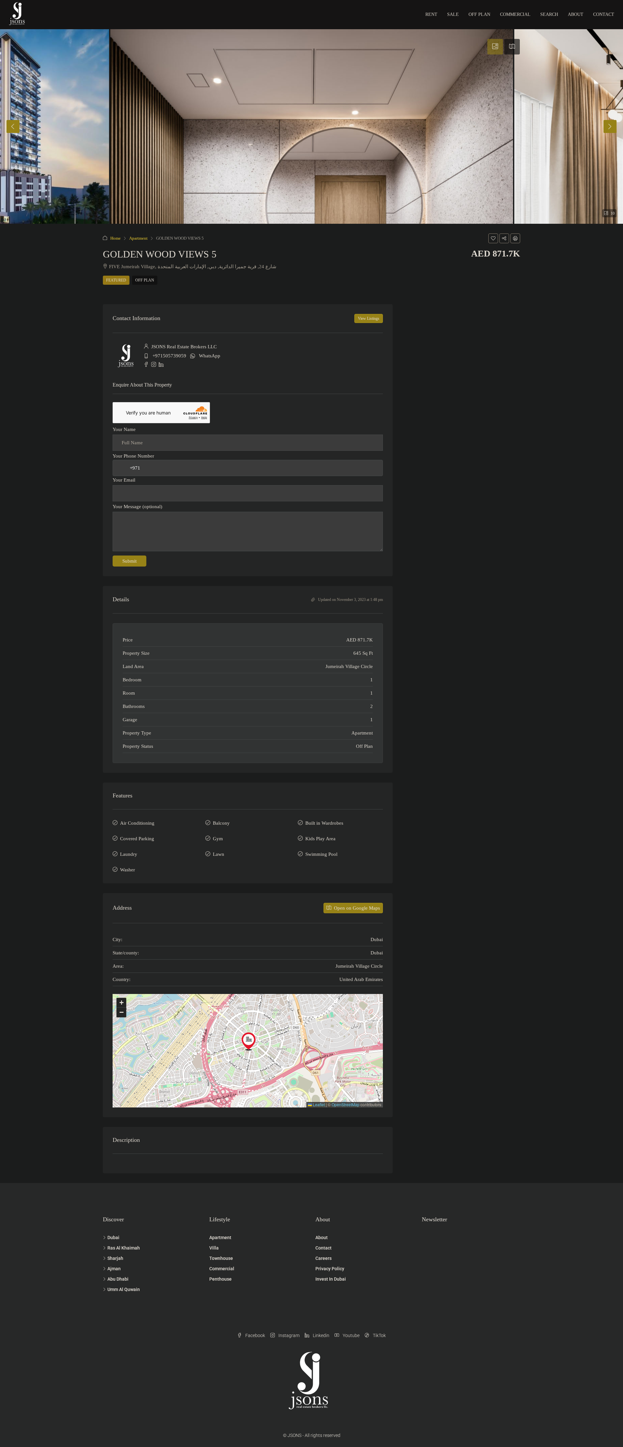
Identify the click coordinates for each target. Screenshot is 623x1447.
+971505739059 (169, 355)
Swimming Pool (321, 854)
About (575, 14)
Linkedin (320, 1335)
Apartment (138, 238)
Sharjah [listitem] (115, 1258)
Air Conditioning (137, 823)
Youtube (351, 1335)
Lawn (218, 854)
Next (610, 126)
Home (115, 238)
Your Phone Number (133, 456)
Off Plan (479, 14)
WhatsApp (209, 355)
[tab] (495, 46)
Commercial (515, 14)
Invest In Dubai (330, 1279)
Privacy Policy (329, 1268)
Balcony (221, 823)
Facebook (254, 1335)
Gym (218, 838)
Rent (431, 14)
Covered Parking (137, 838)
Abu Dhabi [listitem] (117, 1279)
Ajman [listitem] (114, 1268)
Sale (453, 14)
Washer (127, 869)
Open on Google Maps (356, 908)
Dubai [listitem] (113, 1237)
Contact (603, 14)
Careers (323, 1258)
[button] (493, 238)
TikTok (379, 1335)
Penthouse (220, 1279)
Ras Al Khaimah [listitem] (123, 1247)
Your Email (124, 480)
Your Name (124, 429)
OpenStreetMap (346, 1104)
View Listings (368, 318)
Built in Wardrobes (324, 823)
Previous (12, 126)
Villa (214, 1247)
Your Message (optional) (137, 506)
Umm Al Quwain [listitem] (123, 1289)
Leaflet (318, 1104)
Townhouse (221, 1258)
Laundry (128, 854)
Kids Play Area (320, 838)
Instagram (288, 1335)
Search (549, 14)
